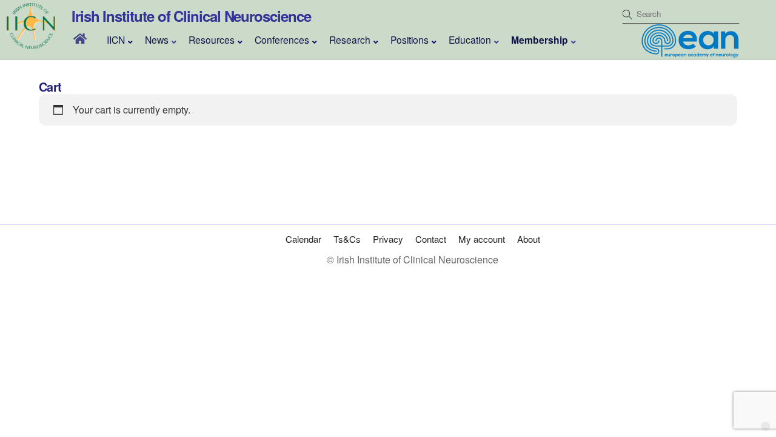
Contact (430, 238)
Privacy (388, 238)
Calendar (303, 238)
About (528, 238)
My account (481, 238)
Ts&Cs (347, 238)
